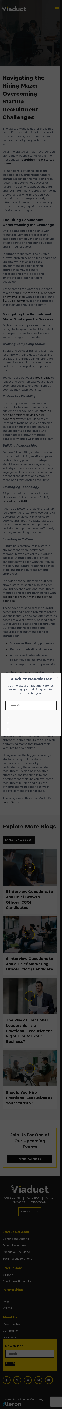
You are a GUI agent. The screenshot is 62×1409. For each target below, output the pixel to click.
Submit (8, 723)
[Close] (57, 678)
